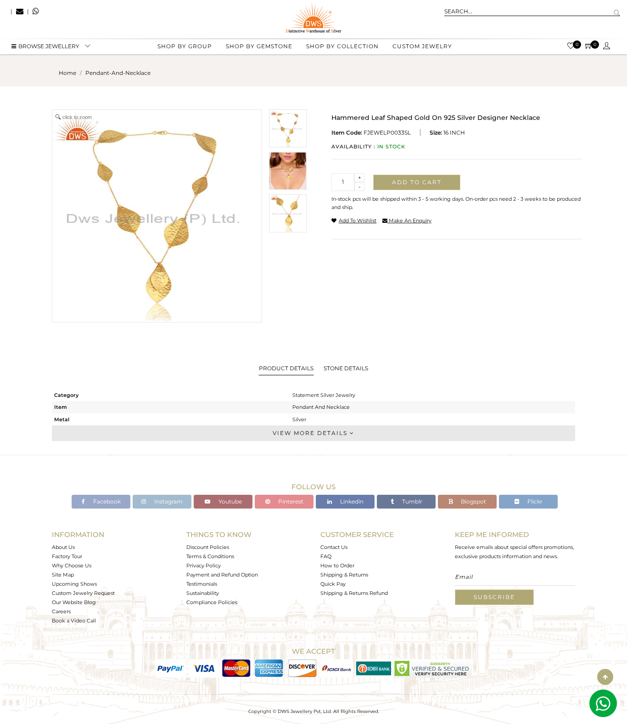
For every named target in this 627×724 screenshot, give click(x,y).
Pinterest (290, 501)
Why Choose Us (71, 565)
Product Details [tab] (286, 368)
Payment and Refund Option (222, 574)
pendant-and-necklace (118, 72)
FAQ (325, 556)
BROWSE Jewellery (48, 46)
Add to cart (417, 182)
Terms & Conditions (210, 556)
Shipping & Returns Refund (354, 593)
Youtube (229, 501)
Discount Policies (207, 547)
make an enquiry (409, 220)
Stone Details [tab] (346, 368)
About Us (63, 547)
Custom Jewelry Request (83, 593)
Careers (61, 611)
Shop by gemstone (259, 46)
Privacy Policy (203, 565)
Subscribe (494, 597)
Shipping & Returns (344, 574)
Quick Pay (333, 584)
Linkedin (351, 501)
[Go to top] (605, 677)
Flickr (534, 501)
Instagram (168, 501)
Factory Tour (67, 556)
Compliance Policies (211, 602)
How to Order (337, 565)
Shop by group (184, 46)
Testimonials (201, 584)
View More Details (311, 433)
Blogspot (472, 501)
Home (67, 72)
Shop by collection (342, 46)
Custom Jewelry (422, 46)
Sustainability (202, 593)
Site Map (63, 574)
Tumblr (411, 501)
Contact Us (333, 547)
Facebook (106, 501)
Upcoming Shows (74, 584)
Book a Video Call (74, 620)
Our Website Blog (74, 602)
